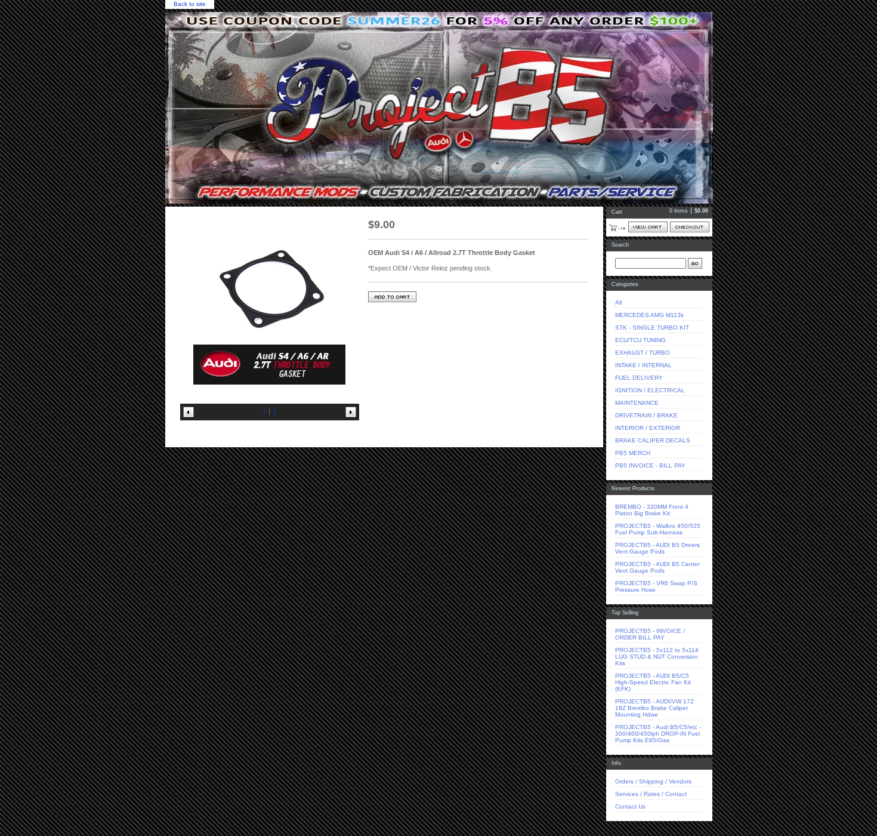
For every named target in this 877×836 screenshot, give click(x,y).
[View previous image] (188, 412)
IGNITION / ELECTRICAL (650, 390)
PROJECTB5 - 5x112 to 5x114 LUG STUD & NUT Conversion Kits (657, 656)
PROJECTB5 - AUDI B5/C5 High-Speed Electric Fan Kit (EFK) (653, 682)
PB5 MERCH (632, 453)
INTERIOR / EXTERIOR (647, 428)
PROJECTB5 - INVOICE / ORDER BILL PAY (650, 634)
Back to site (190, 4)
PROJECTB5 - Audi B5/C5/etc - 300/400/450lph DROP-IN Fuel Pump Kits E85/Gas (658, 733)
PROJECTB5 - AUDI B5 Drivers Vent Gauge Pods (657, 548)
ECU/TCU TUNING (640, 340)
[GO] (695, 263)
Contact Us (630, 806)
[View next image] (350, 412)
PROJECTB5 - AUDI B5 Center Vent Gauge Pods (657, 567)
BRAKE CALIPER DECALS (652, 440)
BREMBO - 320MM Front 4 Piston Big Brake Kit (651, 510)
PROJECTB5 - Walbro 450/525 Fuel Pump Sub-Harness (657, 529)
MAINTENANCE (637, 402)
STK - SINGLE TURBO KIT (652, 327)
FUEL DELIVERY (639, 377)
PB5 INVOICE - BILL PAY (650, 465)
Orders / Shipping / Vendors (653, 781)
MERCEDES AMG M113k (649, 315)
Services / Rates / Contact (651, 794)
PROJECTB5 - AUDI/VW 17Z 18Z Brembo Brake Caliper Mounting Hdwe (654, 708)
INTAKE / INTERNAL (643, 365)
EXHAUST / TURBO (642, 352)
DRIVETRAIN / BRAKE (646, 415)
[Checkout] (689, 227)
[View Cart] (648, 227)
